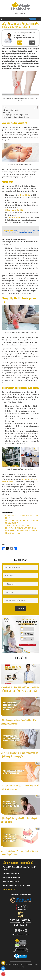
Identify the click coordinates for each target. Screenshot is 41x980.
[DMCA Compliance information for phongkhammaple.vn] (20, 950)
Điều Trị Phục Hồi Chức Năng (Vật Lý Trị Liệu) (20, 528)
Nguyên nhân (7, 112)
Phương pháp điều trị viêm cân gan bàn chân (16, 115)
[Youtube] (22, 930)
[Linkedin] (19, 930)
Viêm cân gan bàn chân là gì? (11, 110)
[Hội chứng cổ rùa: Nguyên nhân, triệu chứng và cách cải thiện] (20, 811)
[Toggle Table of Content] (35, 107)
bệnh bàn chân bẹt (24, 195)
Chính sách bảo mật (9, 889)
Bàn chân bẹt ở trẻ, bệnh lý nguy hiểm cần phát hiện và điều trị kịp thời (21, 231)
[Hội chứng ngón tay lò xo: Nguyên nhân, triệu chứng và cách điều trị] (20, 712)
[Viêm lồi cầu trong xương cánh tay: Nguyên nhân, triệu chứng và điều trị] (20, 843)
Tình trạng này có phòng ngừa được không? (16, 117)
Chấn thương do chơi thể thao (15, 210)
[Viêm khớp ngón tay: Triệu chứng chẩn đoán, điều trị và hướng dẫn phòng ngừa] (20, 745)
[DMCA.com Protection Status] (20, 945)
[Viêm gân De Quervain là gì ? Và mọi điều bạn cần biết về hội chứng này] (20, 778)
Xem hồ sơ (32, 42)
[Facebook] (16, 930)
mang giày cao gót (14, 217)
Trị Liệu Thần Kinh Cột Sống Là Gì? (17, 525)
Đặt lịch (20, 42)
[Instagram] (26, 930)
